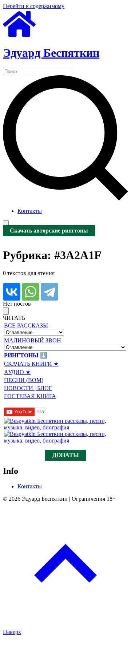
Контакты (29, 211)
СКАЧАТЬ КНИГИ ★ (31, 364)
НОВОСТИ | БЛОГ (28, 388)
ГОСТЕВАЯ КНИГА (30, 396)
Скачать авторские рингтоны (49, 231)
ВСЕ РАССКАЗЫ (26, 325)
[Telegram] (49, 292)
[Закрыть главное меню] (6, 311)
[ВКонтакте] (11, 292)
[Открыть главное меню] (6, 224)
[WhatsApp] (30, 292)
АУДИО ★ (17, 372)
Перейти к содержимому (33, 6)
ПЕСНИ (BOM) (23, 380)
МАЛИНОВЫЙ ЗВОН (32, 340)
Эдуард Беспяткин (51, 52)
